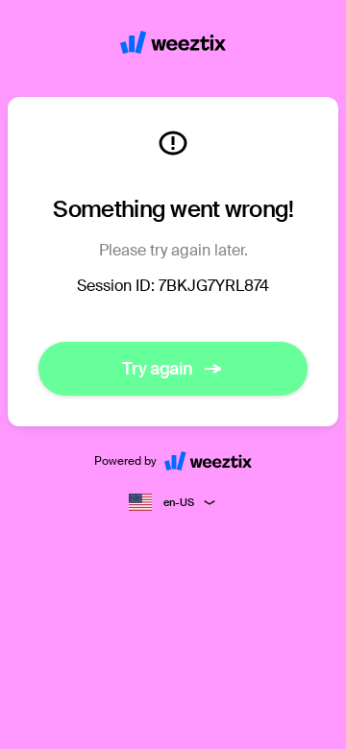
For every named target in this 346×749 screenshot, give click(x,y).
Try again (157, 368)
